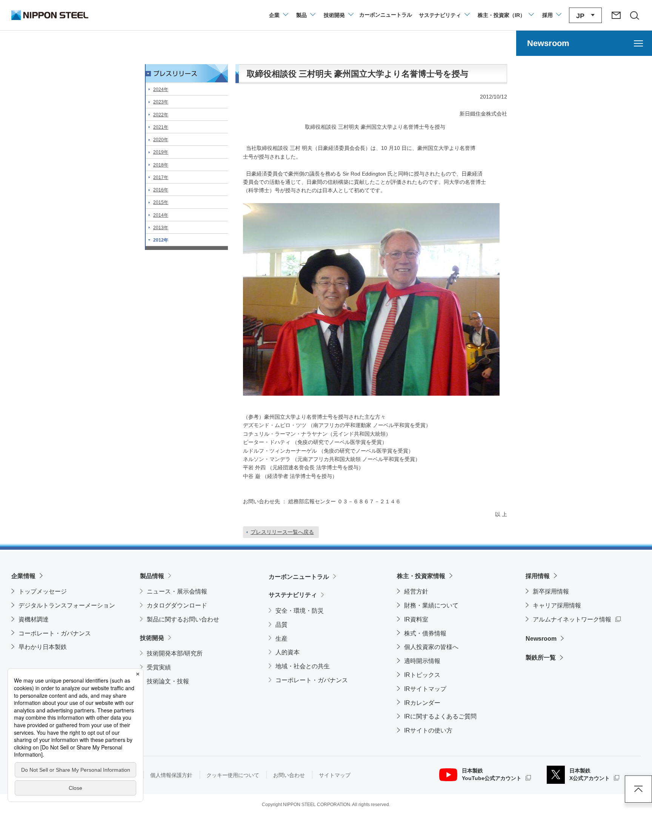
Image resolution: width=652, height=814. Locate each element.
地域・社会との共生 (302, 666)
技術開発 (152, 638)
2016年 (160, 190)
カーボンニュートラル (299, 577)
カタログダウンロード (177, 605)
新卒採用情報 (551, 591)
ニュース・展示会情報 (177, 591)
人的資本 (287, 652)
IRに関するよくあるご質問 (440, 716)
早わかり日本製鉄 (42, 647)
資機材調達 (33, 619)
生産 (281, 638)
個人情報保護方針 (171, 775)
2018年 (160, 165)
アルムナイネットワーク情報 (577, 619)
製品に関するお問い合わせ (183, 619)
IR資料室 (416, 619)
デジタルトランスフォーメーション (66, 605)
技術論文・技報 (168, 681)
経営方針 (416, 591)
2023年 (160, 102)
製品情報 (152, 576)
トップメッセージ (42, 591)
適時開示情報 (422, 661)
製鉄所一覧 (541, 657)
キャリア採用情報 (557, 605)
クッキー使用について (232, 775)
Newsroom (541, 638)
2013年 (160, 227)
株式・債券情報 (425, 633)
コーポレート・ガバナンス (54, 633)
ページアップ (638, 789)
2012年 (160, 240)
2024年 (160, 89)
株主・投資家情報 (421, 576)
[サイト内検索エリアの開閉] (634, 15)
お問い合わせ (289, 775)
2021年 (160, 127)
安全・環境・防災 (299, 610)
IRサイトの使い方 (428, 730)
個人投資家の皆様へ (431, 647)
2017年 (160, 177)
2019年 (160, 152)
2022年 (160, 114)
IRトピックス (422, 675)
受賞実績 (159, 667)
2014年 (160, 215)
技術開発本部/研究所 (175, 653)
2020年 (160, 139)
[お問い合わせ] (616, 15)
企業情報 (23, 576)
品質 (281, 624)
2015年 (160, 202)
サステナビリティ (293, 595)
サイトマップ (335, 775)
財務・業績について (431, 605)
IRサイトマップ (425, 689)
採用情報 (538, 576)
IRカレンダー (422, 703)
